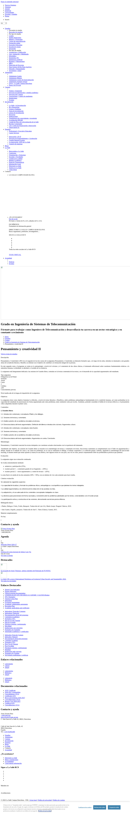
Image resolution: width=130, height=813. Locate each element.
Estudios (7, 28)
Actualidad (8, 258)
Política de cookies (59, 800)
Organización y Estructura (17, 155)
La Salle (7, 148)
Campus (7, 87)
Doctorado (12, 49)
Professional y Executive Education (20, 131)
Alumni (7, 9)
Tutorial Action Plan (11, 599)
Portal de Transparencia (16, 162)
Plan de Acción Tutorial (12, 620)
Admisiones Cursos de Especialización (21, 80)
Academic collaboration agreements (16, 604)
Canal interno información (13, 763)
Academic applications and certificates (17, 608)
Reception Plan (10, 606)
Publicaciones (13, 116)
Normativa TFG (10, 619)
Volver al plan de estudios (9, 354)
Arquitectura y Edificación (17, 52)
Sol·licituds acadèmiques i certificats (16, 655)
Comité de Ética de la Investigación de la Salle (24, 122)
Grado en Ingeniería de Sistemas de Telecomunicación (22, 342)
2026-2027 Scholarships (12, 692)
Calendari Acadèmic (11, 640)
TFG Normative (10, 597)
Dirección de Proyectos (16, 65)
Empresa (7, 129)
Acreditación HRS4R (16, 120)
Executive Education (15, 45)
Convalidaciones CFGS (12, 699)
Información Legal (15, 164)
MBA (11, 63)
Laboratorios (9, 671)
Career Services (14, 133)
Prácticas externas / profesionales (15, 624)
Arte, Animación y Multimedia (19, 54)
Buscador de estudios (16, 32)
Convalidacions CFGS (12, 705)
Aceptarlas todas (114, 807)
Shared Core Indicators (12, 589)
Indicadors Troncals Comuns (14, 635)
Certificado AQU (10, 696)
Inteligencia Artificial (15, 60)
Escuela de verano (15, 47)
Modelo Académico (15, 160)
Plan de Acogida (10, 622)
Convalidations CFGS (12, 694)
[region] (65, 807)
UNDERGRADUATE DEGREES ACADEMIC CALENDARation (27, 595)
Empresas (8, 11)
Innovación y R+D (15, 137)
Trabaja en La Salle (15, 168)
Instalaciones (13, 98)
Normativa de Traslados (12, 630)
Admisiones (8, 72)
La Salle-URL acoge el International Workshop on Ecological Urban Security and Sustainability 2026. (33, 579)
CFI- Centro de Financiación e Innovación (22, 126)
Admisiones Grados (15, 76)
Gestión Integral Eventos (17, 140)
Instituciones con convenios (14, 628)
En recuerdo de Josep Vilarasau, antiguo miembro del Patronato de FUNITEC (26, 571)
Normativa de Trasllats (12, 653)
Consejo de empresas (15, 144)
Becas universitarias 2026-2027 (15, 698)
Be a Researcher (14, 107)
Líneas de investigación (16, 113)
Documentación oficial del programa (16, 615)
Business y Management (17, 61)
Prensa (7, 16)
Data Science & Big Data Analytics (20, 67)
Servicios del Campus (16, 94)
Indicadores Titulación (12, 613)
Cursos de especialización (17, 41)
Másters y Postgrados (16, 39)
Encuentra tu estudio (15, 30)
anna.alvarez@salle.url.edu (9, 717)
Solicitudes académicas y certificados (17, 631)
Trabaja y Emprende (15, 91)
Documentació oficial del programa (16, 639)
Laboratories (9, 664)
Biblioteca (8, 673)
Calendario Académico (12, 617)
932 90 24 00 (13, 219)
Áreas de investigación (16, 111)
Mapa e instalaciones (11, 760)
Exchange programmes (12, 602)
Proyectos (12, 115)
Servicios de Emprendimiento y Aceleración (23, 138)
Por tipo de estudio (15, 34)
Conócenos (12, 153)
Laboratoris (8, 678)
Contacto (8, 171)
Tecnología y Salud (15, 71)
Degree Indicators (10, 591)
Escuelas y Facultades (16, 157)
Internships (8, 600)
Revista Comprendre (15, 124)
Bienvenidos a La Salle (16, 151)
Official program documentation (15, 593)
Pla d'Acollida (9, 646)
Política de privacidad (45, 800)
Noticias (11, 262)
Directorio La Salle (15, 166)
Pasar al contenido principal (9, 2)
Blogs (7, 146)
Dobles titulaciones (15, 38)
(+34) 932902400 (9, 732)
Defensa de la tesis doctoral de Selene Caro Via (16, 552)
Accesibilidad (9, 761)
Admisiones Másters (15, 78)
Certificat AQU (10, 703)
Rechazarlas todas (99, 807)
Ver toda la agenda (7, 555)
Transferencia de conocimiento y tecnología (23, 118)
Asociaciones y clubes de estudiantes (20, 96)
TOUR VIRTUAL (15, 255)
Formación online (14, 43)
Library (7, 666)
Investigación (9, 102)
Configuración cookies (85, 807)
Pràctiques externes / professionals (16, 648)
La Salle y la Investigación (17, 105)
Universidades (9, 12)
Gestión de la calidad (15, 159)
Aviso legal (33, 800)
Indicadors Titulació (11, 637)
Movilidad (8, 626)
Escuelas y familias (11, 14)
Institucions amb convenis (13, 651)
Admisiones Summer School (18, 82)
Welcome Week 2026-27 (9, 544)
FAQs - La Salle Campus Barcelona (20, 83)
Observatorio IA (14, 127)
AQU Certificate (10, 690)
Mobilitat (8, 650)
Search (7, 19)
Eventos (11, 100)
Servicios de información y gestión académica (23, 93)
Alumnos (8, 7)
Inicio (7, 337)
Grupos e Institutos (15, 109)
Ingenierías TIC (14, 58)
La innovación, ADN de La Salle (19, 142)
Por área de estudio (15, 50)
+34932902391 (6, 715)
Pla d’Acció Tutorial (11, 644)
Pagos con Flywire (15, 85)
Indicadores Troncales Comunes (15, 611)
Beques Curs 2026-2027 (13, 701)
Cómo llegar (13, 170)
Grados (11, 36)
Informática (12, 56)
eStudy (7, 667)
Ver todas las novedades (8, 581)
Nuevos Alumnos (10, 5)
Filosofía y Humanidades (17, 69)
